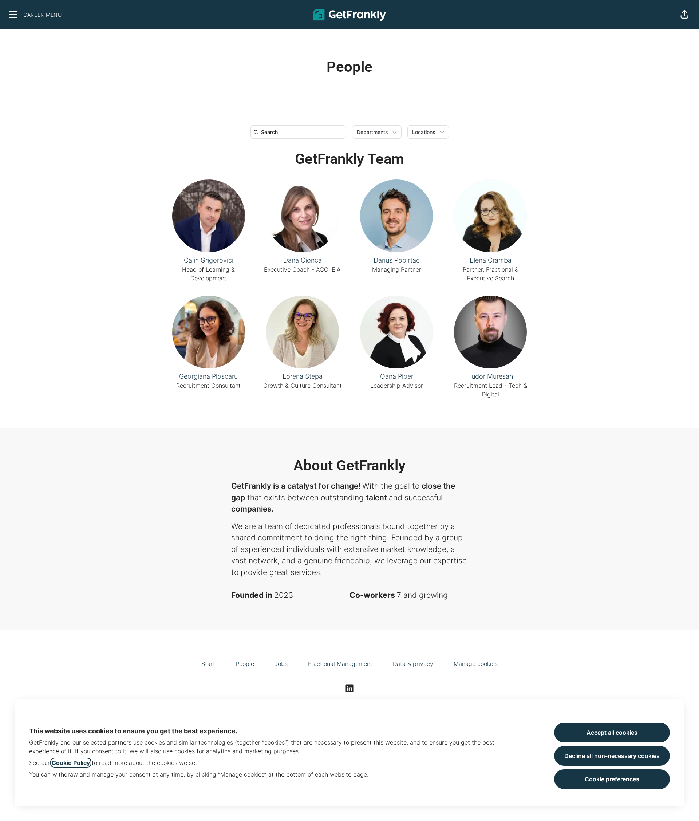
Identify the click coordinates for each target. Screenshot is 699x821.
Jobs (281, 663)
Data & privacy (413, 663)
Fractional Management (340, 663)
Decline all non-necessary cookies (612, 755)
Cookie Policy (71, 762)
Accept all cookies (612, 732)
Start (208, 663)
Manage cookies (476, 663)
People (245, 663)
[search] (299, 132)
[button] (684, 14)
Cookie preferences (612, 779)
